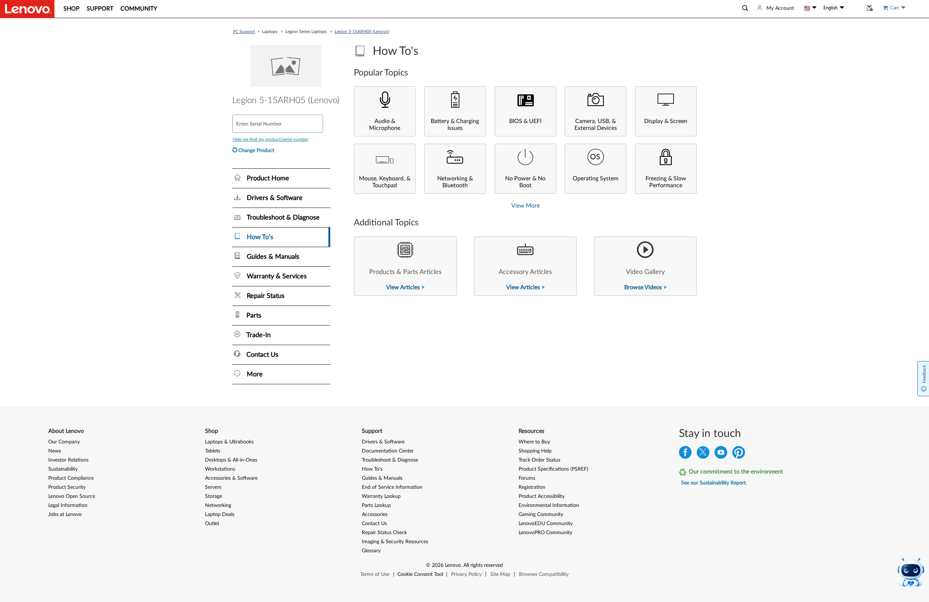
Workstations (220, 469)
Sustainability (63, 469)
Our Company (64, 442)
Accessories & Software (231, 478)
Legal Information (67, 505)
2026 (437, 565)
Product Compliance (71, 478)
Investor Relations (68, 460)
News (54, 451)
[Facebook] (685, 454)
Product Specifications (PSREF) (553, 469)
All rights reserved (483, 565)
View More (525, 206)
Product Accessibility (542, 496)
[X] (703, 454)
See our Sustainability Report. (714, 483)
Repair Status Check (384, 532)
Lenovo (453, 565)
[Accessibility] (853, 8)
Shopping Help (535, 451)
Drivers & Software (383, 442)
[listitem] (405, 266)
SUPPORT (100, 9)
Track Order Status (539, 460)
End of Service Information (392, 487)
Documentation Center (388, 451)
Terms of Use (374, 574)
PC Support (244, 31)
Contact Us (374, 523)
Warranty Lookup (381, 496)
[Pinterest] (738, 454)
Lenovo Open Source (71, 496)
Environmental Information (549, 505)
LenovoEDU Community (546, 523)
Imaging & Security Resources (395, 541)
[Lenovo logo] (27, 9)
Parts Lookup (376, 505)
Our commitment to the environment (736, 472)
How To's (372, 469)
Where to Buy (534, 442)
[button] (745, 8)
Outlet (212, 523)
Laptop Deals (219, 514)
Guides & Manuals (382, 478)
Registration (532, 487)
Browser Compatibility (544, 574)
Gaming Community (541, 514)
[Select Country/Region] (810, 8)
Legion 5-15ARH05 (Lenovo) (362, 31)
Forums (527, 478)
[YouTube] (721, 454)
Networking (218, 505)
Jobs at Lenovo (65, 514)
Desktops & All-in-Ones (231, 460)
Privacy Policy (466, 574)
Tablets (212, 451)
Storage (213, 496)
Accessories (375, 514)
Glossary (371, 550)
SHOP (71, 9)
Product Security (67, 487)
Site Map (500, 574)
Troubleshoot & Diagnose (390, 460)
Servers (213, 487)
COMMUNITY (138, 9)
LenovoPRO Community (545, 532)
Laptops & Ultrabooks (229, 442)
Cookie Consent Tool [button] (420, 574)
